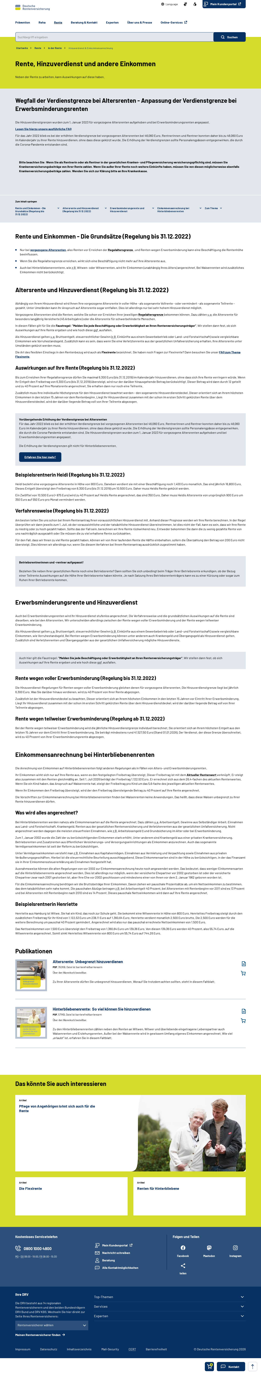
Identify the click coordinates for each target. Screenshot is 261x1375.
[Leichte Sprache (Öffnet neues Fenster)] (195, 4)
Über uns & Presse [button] (139, 22)
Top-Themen (103, 1296)
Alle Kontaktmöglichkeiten (120, 1267)
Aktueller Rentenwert (202, 775)
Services (101, 1306)
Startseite (22, 48)
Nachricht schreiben (116, 1252)
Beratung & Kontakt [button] (84, 22)
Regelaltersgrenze (121, 250)
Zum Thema (211, 208)
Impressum (22, 1349)
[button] (169, 4)
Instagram (235, 1256)
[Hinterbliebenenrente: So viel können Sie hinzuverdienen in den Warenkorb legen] (241, 1020)
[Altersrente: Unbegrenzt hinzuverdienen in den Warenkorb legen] (241, 973)
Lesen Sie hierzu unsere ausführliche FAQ (43, 129)
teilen (183, 1273)
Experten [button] (112, 22)
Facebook (183, 1256)
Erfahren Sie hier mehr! (40, 457)
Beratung (108, 1260)
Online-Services (172, 22)
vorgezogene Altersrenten (48, 250)
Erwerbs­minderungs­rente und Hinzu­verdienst (127, 210)
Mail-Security (110, 1349)
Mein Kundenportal (223, 4)
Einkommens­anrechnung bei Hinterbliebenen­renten (173, 210)
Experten (101, 1316)
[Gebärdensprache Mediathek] (185, 4)
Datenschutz (48, 1349)
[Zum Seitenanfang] (252, 1366)
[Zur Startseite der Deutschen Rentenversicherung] (32, 8)
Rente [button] (58, 22)
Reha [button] (42, 22)
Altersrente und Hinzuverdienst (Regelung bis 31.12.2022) (81, 210)
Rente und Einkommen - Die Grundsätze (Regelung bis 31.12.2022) (30, 211)
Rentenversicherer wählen (35, 1325)
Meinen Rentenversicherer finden (38, 1335)
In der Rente (55, 48)
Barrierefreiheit (156, 1349)
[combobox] (114, 37)
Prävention (22, 22)
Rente (38, 48)
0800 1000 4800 (38, 1248)
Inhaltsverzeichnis (79, 1349)
